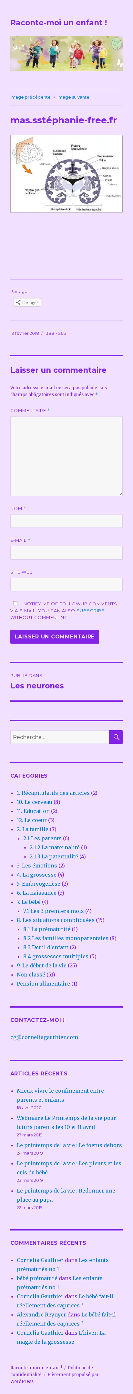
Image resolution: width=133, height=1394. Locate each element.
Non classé (31, 974)
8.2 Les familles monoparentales (65, 938)
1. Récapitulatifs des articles (53, 793)
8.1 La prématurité (46, 929)
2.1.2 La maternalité (55, 847)
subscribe (91, 610)
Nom (18, 508)
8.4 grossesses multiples (55, 956)
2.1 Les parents (42, 838)
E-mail (20, 540)
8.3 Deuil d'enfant (45, 947)
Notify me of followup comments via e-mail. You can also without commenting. (63, 610)
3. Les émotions (37, 865)
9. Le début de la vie (41, 965)
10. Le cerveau (34, 802)
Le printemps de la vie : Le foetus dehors (69, 1145)
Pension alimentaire (43, 983)
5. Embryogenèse (38, 883)
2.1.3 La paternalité (54, 856)
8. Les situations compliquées (56, 920)
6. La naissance (36, 893)
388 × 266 (56, 333)
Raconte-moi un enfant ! (58, 22)
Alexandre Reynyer (41, 1314)
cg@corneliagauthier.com (44, 1037)
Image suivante (73, 97)
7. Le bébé (29, 902)
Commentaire (30, 410)
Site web (21, 572)
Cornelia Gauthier (40, 1260)
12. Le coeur (32, 820)
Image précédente (30, 97)
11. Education (33, 811)
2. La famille (32, 829)
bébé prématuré (37, 1278)
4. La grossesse (36, 874)
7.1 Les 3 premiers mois (53, 911)
